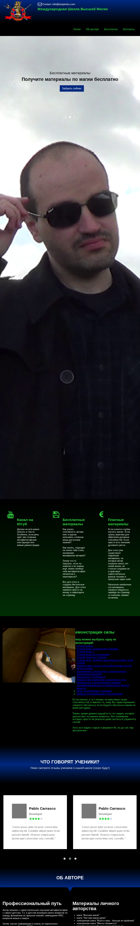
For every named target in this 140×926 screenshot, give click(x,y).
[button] (13, 82)
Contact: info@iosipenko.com (58, 4)
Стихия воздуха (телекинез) (93, 654)
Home (77, 29)
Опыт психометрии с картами (94, 690)
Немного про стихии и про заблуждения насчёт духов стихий (104, 667)
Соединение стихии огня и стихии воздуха (101, 671)
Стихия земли (85, 645)
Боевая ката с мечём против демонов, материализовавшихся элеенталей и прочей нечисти (103, 685)
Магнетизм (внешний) (89, 674)
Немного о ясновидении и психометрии (99, 693)
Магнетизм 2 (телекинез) (91, 676)
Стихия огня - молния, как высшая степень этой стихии (105, 661)
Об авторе (92, 29)
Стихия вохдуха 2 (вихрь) (92, 657)
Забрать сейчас (70, 88)
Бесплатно (111, 29)
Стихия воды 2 (85, 651)
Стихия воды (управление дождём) (97, 648)
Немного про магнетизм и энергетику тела (101, 679)
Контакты (129, 29)
